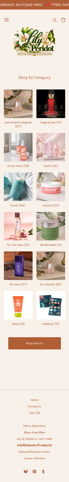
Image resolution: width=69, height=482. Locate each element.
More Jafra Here (34, 426)
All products (34, 343)
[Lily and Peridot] (34, 41)
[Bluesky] (26, 471)
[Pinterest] (34, 471)
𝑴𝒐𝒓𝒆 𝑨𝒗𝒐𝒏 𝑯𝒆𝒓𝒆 (34, 432)
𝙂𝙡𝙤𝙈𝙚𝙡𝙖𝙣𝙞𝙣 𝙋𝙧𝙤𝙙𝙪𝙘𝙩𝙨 (34, 445)
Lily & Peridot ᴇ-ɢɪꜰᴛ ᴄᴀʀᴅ (34, 439)
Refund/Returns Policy (34, 452)
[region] (34, 5)
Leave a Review (34, 458)
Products (34, 406)
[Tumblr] (43, 471)
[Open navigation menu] (6, 19)
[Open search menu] (54, 19)
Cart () (34, 413)
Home (34, 400)
